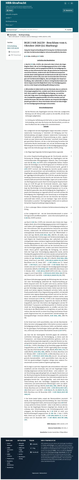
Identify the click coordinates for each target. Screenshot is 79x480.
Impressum (35, 473)
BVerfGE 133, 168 (41, 258)
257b (25, 169)
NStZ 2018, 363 (46, 356)
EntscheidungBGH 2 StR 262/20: (13, 47)
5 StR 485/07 (52, 418)
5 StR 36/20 (56, 265)
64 (62, 403)
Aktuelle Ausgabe (12, 14)
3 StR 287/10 (40, 271)
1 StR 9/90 (50, 416)
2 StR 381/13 (49, 260)
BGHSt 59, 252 (59, 260)
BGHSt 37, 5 (59, 416)
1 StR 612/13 (47, 273)
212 (38, 163)
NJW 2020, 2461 (45, 235)
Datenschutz (43, 473)
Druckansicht (14, 52)
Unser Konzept (9, 444)
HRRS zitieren (9, 455)
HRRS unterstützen (10, 450)
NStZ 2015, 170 (60, 350)
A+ (72, 3)
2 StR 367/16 (55, 388)
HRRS (54, 450)
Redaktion (10, 467)
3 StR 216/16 (52, 262)
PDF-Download (15, 55)
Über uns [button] (9, 25)
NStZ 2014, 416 (57, 273)
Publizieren (10, 459)
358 (52, 413)
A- (68, 3)
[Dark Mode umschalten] (65, 3)
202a (34, 163)
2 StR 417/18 (41, 354)
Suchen (10, 42)
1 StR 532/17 (33, 265)
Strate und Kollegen (48, 445)
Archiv (21, 454)
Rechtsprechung (11, 21)
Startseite (12, 35)
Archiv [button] (8, 18)
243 (26, 56)
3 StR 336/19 (57, 392)
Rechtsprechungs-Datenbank (56, 452)
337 (39, 56)
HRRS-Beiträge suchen (22, 450)
